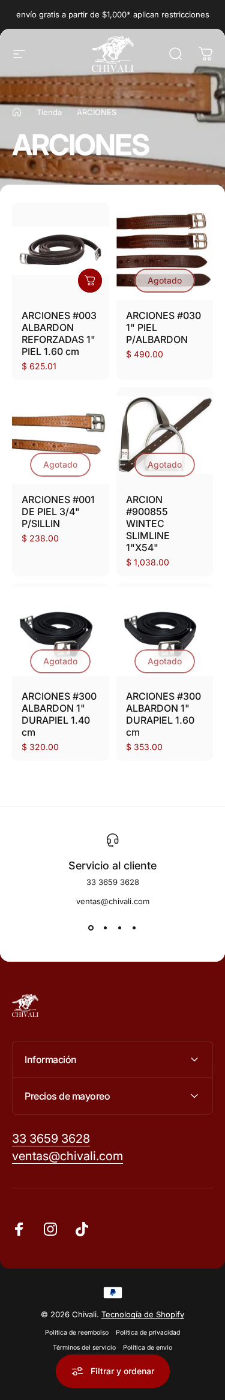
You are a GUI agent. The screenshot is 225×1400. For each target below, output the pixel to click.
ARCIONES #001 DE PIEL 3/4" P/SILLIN (58, 511)
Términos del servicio (84, 1347)
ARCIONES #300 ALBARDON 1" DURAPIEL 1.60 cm (163, 714)
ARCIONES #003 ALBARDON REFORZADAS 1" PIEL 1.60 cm (59, 333)
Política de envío (147, 1347)
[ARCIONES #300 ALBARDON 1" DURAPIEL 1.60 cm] (165, 632)
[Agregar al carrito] (90, 281)
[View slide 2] (105, 927)
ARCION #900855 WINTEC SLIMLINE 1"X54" (148, 523)
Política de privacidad (148, 1332)
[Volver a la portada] (17, 112)
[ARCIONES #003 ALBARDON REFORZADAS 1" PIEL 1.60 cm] (60, 251)
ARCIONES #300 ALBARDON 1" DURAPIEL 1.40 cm (59, 714)
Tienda (49, 112)
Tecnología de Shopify (142, 1314)
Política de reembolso (77, 1332)
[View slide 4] (134, 927)
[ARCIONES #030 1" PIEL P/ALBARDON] (165, 251)
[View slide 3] (120, 927)
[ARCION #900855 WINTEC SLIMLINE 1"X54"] (165, 435)
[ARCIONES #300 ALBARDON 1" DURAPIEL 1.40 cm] (60, 632)
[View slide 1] (91, 927)
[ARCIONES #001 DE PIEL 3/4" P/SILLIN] (60, 435)
